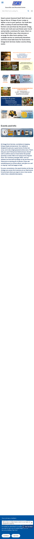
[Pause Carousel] (3, 130)
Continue (6, 535)
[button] (2, 133)
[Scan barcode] (32, 11)
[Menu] (2, 2)
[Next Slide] (32, 133)
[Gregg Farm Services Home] (17, 3)
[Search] (28, 11)
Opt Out (15, 535)
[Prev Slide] (2, 133)
